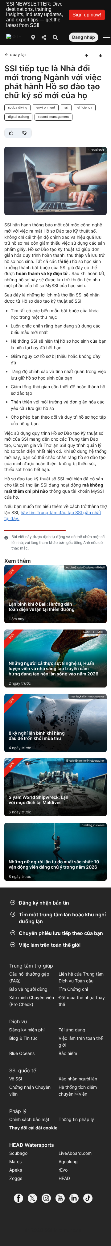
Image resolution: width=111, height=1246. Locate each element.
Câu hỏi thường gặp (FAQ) (29, 977)
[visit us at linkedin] (76, 1198)
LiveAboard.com (75, 1153)
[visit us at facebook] (21, 1198)
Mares (15, 1161)
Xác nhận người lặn (78, 1078)
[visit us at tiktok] (90, 1198)
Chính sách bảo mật (29, 1119)
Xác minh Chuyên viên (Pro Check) (31, 1001)
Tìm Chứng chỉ (73, 989)
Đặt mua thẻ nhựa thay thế (82, 1001)
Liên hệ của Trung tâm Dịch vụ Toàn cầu (81, 977)
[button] (87, 15)
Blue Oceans (22, 1053)
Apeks (15, 1170)
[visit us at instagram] (49, 1198)
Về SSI (15, 1078)
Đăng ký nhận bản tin (44, 903)
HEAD (64, 1178)
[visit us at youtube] (62, 1198)
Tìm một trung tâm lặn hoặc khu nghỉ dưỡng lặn (62, 917)
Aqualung (68, 1161)
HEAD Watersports (31, 1145)
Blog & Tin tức (23, 1038)
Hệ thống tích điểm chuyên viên (78, 1090)
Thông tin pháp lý (76, 1119)
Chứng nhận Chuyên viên (30, 1090)
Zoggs (15, 1178)
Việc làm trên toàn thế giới (49, 945)
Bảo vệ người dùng (28, 989)
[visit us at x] (35, 1198)
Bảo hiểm (68, 1053)
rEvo (63, 1170)
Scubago (18, 1153)
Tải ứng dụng (72, 1029)
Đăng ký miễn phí (26, 1029)
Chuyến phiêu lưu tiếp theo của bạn (61, 933)
